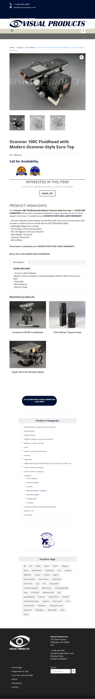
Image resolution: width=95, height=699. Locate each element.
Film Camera (44, 579)
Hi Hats (30, 486)
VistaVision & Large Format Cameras (40, 427)
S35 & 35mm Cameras (33, 471)
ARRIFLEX (27, 575)
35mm (46, 566)
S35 (59, 592)
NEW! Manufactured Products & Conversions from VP (47, 463)
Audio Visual (29, 435)
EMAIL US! (47, 193)
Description (19, 262)
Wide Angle (52, 610)
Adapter (65, 566)
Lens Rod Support (31, 588)
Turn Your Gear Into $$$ (22, 675)
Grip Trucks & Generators (35, 451)
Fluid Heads (30, 47)
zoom (26, 614)
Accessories (29, 431)
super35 (65, 597)
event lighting (29, 579)
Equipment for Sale (20, 671)
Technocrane (29, 606)
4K (25, 566)
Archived (28, 515)
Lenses (27, 455)
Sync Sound (57, 601)
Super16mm (53, 597)
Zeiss (63, 610)
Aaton (55, 566)
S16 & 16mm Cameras (33, 467)
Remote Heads (33, 495)
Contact (15, 687)
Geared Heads (33, 482)
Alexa (26, 570)
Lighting (28, 459)
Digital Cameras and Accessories (38, 439)
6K (31, 566)
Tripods (30, 503)
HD (44, 584)
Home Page (17, 667)
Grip (26, 447)
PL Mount (35, 592)
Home (12, 47)
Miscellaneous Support (37, 491)
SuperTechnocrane (31, 601)
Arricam (68, 570)
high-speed (54, 584)
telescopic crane (56, 606)
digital (55, 575)
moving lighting (61, 588)
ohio (25, 592)
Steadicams (32, 499)
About (14, 679)
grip (37, 584)
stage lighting (29, 597)
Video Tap (28, 610)
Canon (37, 575)
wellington (40, 610)
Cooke (46, 575)
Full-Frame (28, 584)
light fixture (46, 588)
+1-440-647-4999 (22, 4)
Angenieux (50, 570)
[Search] (73, 671)
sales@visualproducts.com (24, 7)
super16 (41, 597)
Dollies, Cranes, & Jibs (34, 443)
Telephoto (42, 606)
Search (53, 667)
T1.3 (67, 601)
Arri (59, 570)
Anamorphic (37, 570)
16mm (38, 566)
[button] (81, 57)
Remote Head (48, 592)
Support (19, 47)
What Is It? (29, 511)
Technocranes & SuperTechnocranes (40, 507)
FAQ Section (17, 683)
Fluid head (56, 579)
